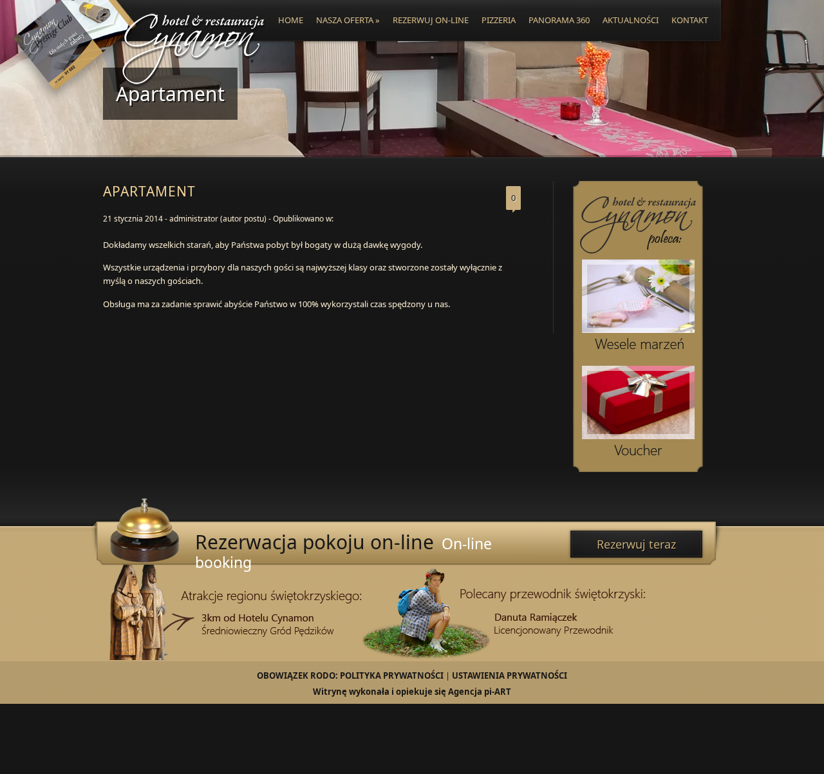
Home (290, 20)
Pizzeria (499, 20)
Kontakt (689, 20)
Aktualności (631, 20)
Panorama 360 (559, 20)
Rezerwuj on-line (431, 20)
